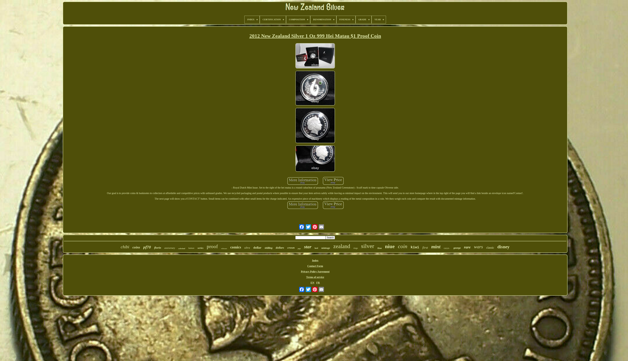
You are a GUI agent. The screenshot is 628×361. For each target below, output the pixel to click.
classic (490, 247)
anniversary (169, 248)
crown (291, 247)
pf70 (147, 247)
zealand (341, 246)
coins (136, 247)
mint (435, 246)
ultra (247, 247)
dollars (280, 247)
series (200, 248)
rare (467, 247)
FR (318, 282)
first (425, 247)
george (457, 247)
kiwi (415, 247)
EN (312, 282)
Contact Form (315, 266)
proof (212, 246)
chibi (125, 247)
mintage (325, 248)
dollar (257, 247)
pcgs (299, 248)
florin (157, 247)
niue (390, 246)
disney (503, 246)
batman (191, 248)
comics (235, 247)
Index (315, 260)
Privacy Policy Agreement (315, 271)
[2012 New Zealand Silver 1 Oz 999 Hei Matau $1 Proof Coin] (315, 56)
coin (402, 246)
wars (478, 246)
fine (379, 248)
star (307, 246)
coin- (447, 248)
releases (224, 248)
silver (367, 246)
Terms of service (315, 277)
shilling (268, 247)
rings (355, 248)
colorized (181, 248)
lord (316, 248)
